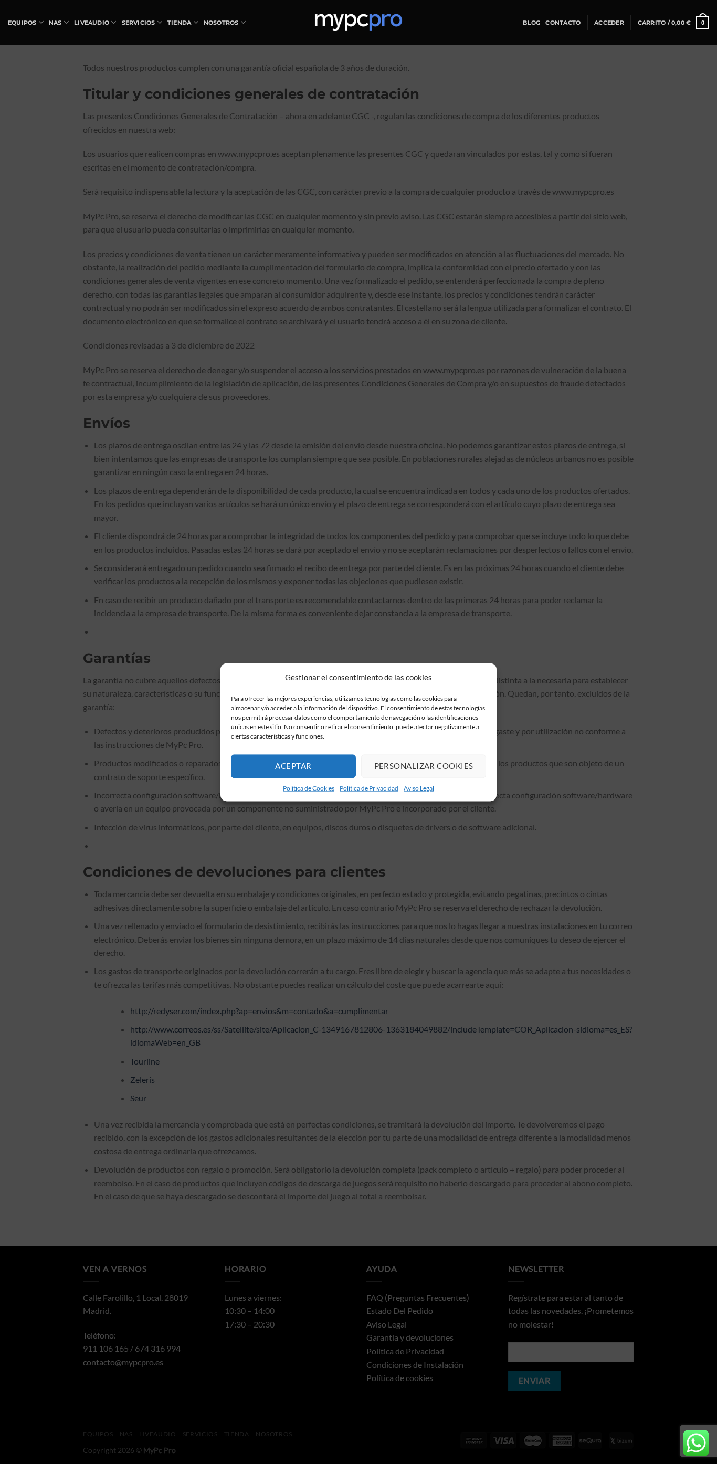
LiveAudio (91, 22)
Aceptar (293, 766)
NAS (55, 22)
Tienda (179, 22)
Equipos (22, 22)
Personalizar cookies (423, 766)
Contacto (563, 22)
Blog (531, 22)
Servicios (138, 22)
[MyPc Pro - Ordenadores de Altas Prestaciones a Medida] (358, 22)
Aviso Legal (419, 788)
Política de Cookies (308, 788)
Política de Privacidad (369, 788)
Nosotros (221, 22)
